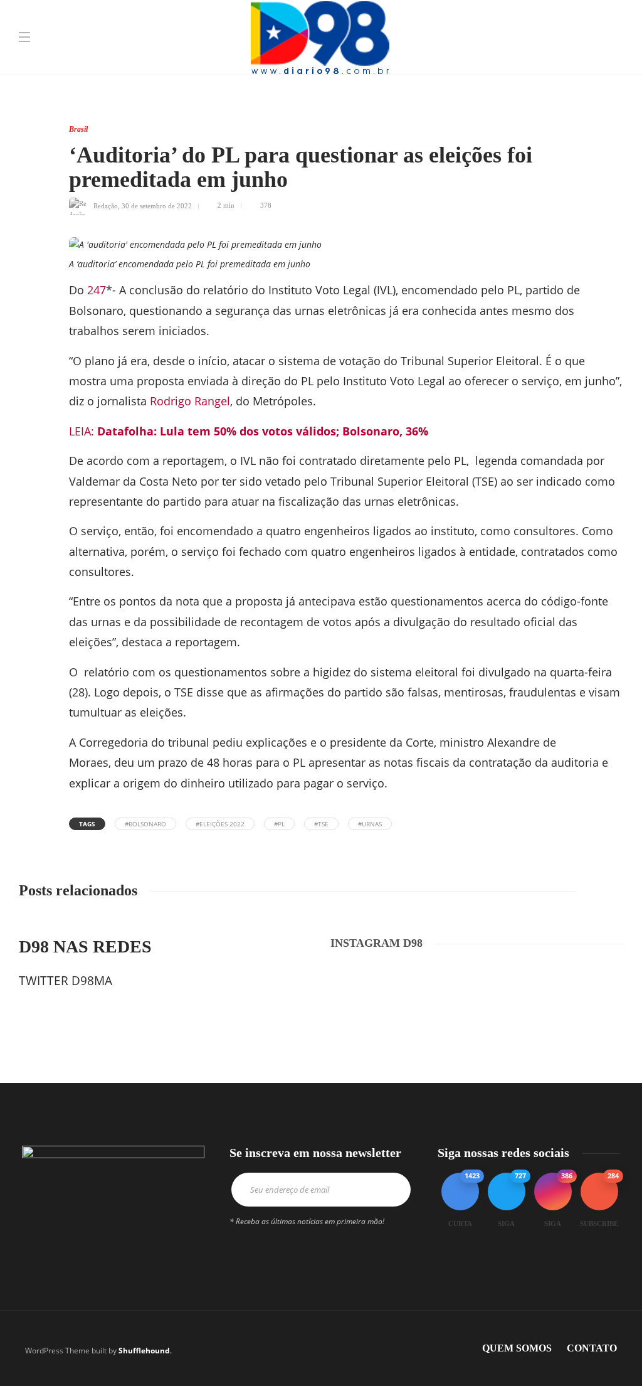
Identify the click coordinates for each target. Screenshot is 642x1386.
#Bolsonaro (145, 823)
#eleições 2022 (220, 823)
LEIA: (248, 431)
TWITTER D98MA (65, 981)
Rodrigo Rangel (190, 400)
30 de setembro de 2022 (157, 205)
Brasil (78, 129)
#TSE (321, 823)
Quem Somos (517, 1348)
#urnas (370, 823)
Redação (105, 205)
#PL (279, 823)
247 (95, 289)
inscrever (387, 1189)
